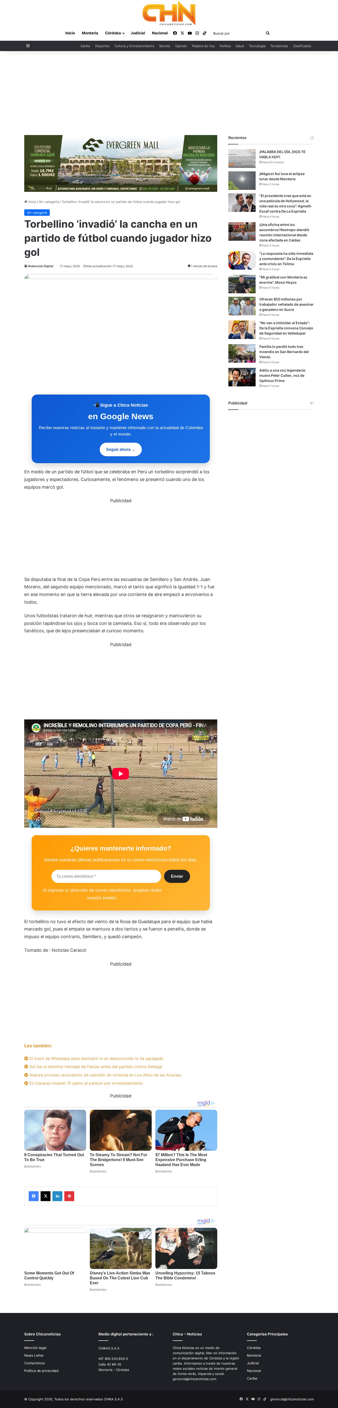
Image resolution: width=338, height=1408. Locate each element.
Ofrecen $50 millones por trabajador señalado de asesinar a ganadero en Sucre (286, 304)
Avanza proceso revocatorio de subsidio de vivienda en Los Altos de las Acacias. (105, 1074)
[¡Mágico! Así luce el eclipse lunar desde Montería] (242, 180)
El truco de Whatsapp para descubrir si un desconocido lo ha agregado (96, 1058)
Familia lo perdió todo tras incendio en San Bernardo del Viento (284, 351)
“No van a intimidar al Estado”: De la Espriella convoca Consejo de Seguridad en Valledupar (286, 328)
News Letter (34, 1355)
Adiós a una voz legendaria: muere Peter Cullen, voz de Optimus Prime (282, 375)
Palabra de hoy (203, 46)
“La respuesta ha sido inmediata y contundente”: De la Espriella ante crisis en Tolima (286, 258)
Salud (240, 46)
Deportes (102, 46)
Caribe (85, 46)
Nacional (160, 33)
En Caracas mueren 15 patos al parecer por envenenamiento (85, 1083)
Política (225, 46)
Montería (90, 33)
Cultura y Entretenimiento (134, 46)
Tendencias (279, 46)
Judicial (138, 33)
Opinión (181, 46)
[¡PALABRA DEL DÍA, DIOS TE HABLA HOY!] (242, 158)
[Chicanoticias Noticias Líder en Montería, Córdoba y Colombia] (169, 12)
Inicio (70, 33)
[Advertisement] (169, 93)
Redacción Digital (40, 266)
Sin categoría (49, 202)
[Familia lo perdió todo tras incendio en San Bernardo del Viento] (242, 353)
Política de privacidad (41, 1371)
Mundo (164, 46)
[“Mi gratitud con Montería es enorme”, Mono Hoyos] (242, 284)
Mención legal (35, 1348)
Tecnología (257, 46)
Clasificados (302, 46)
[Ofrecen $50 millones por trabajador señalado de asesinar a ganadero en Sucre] (242, 306)
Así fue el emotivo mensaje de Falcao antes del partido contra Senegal (95, 1066)
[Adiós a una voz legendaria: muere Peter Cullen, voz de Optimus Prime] (242, 377)
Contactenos (34, 1363)
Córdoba (113, 33)
